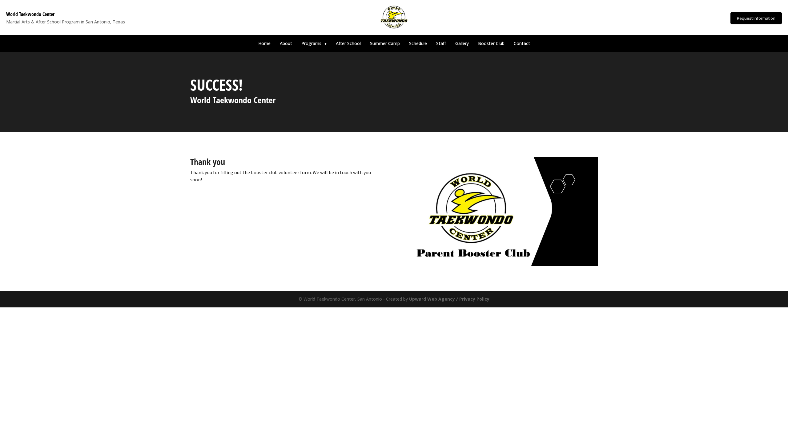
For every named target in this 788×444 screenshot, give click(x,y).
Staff (441, 43)
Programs (314, 43)
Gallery (462, 43)
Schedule (418, 43)
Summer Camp (385, 43)
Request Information (756, 18)
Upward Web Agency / (434, 299)
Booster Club (491, 43)
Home (264, 43)
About (286, 43)
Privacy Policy (474, 299)
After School (348, 43)
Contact (522, 43)
